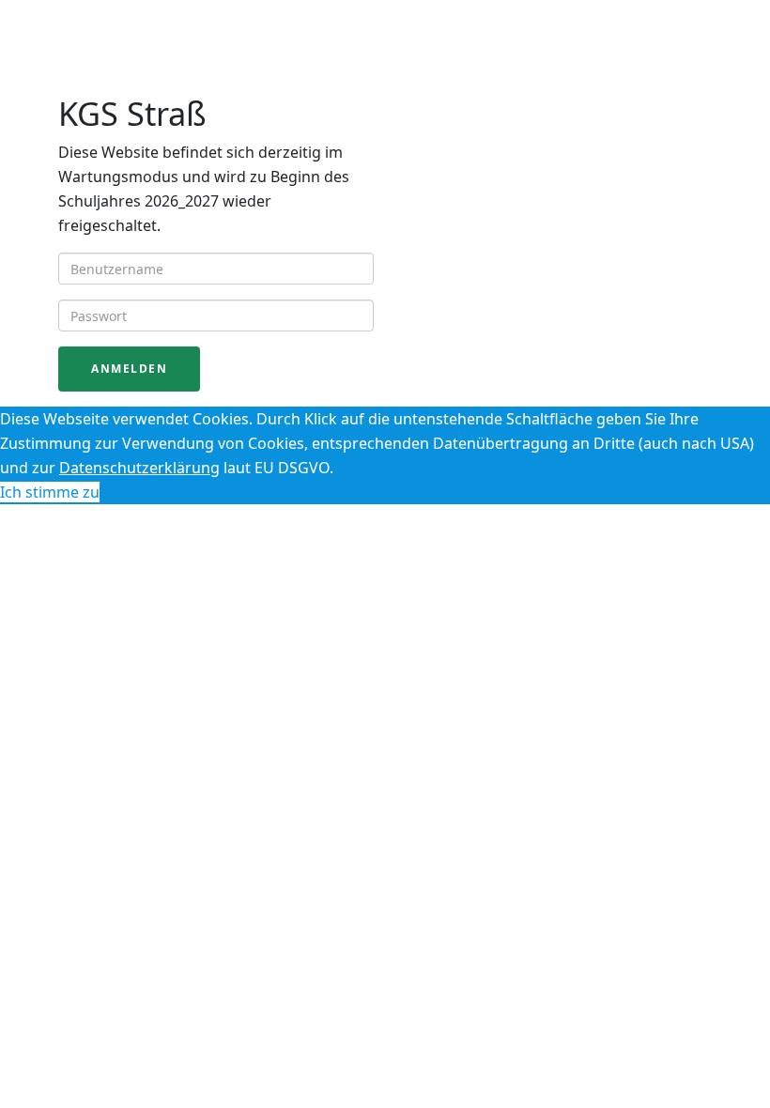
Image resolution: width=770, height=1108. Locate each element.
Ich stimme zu (50, 492)
